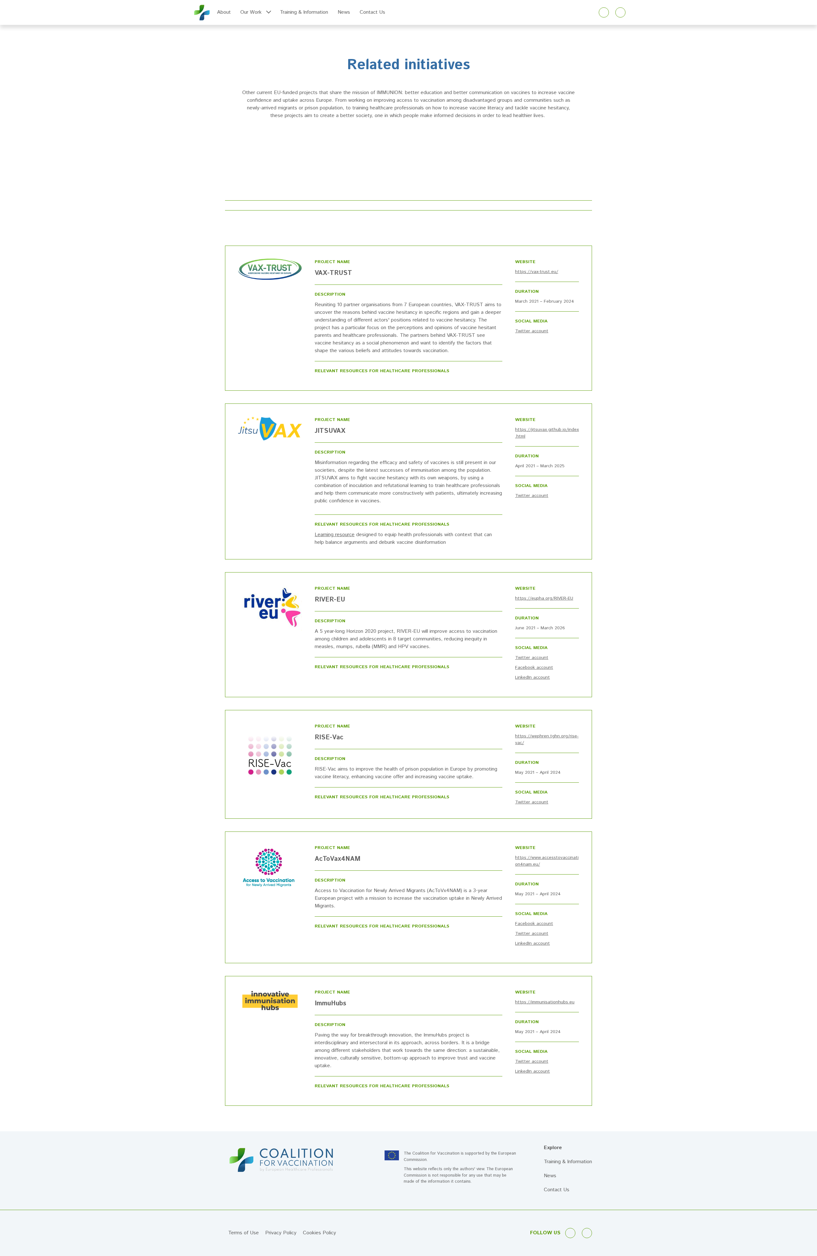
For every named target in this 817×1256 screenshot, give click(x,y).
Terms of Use (243, 1233)
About (224, 12)
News (344, 12)
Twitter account (531, 331)
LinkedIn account (532, 677)
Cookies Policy (319, 1233)
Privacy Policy (280, 1233)
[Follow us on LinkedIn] (604, 12)
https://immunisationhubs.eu (544, 1002)
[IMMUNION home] (201, 12)
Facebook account (534, 667)
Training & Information (304, 12)
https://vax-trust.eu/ (536, 272)
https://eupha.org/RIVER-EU (544, 598)
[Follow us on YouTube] (620, 12)
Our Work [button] (251, 12)
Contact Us (372, 12)
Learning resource (335, 534)
